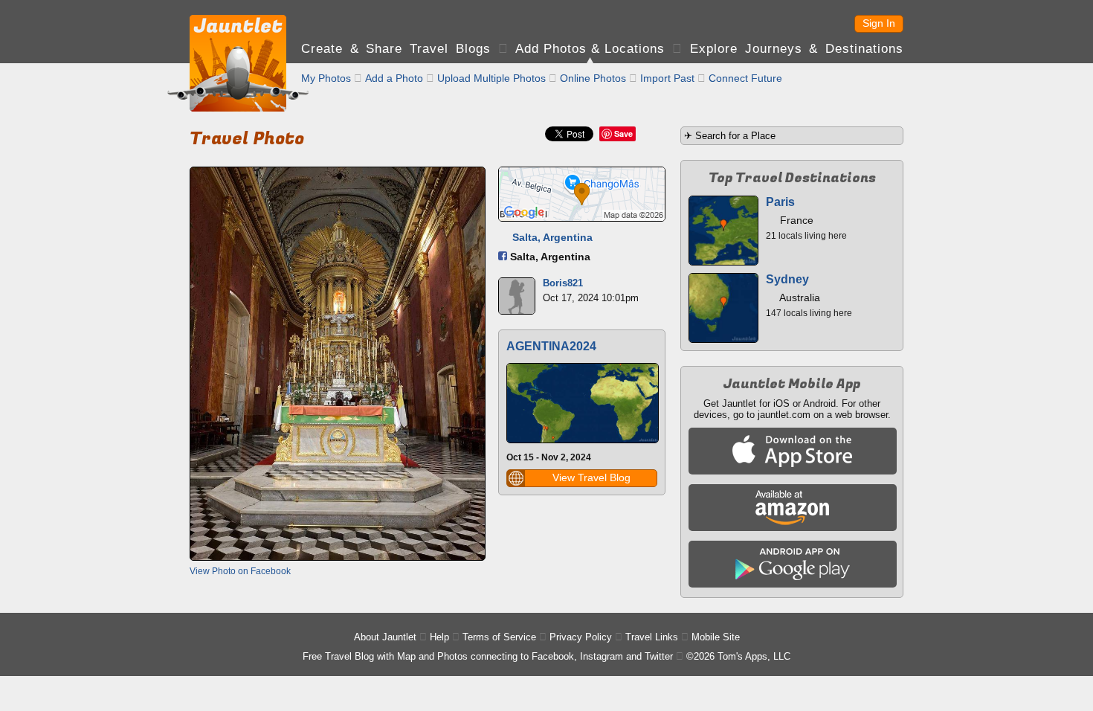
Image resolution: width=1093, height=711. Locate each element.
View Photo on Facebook (240, 571)
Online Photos (593, 78)
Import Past (667, 78)
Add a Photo (394, 78)
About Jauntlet (385, 637)
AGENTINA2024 (551, 346)
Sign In (879, 23)
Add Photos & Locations (590, 49)
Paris (780, 202)
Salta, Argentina (552, 237)
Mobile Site (715, 637)
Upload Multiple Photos (491, 78)
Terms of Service (499, 637)
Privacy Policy (580, 637)
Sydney (787, 279)
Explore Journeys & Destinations (796, 49)
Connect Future (745, 78)
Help (439, 637)
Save (623, 133)
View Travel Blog (591, 477)
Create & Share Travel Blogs (396, 49)
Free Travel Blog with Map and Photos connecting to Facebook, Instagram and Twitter (488, 656)
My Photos (326, 78)
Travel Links (651, 637)
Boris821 (563, 283)
